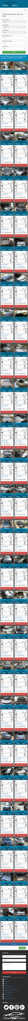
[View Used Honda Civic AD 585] (21, 139)
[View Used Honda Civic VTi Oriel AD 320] (7, 738)
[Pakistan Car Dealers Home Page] (10, 4)
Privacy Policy (8, 996)
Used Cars (11, 988)
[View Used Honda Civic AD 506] (21, 350)
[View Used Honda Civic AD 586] (7, 174)
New (5, 988)
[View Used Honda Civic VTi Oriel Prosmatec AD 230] (21, 879)
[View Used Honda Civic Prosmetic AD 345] (21, 632)
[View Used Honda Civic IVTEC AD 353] (7, 632)
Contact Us (7, 994)
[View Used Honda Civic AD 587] (21, 174)
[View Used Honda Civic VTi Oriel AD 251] (7, 879)
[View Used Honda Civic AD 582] (7, 103)
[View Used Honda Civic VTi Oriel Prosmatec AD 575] (21, 244)
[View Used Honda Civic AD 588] (7, 209)
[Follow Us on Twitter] (6, 1007)
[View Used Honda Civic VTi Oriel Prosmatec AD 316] (7, 773)
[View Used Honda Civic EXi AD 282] (7, 844)
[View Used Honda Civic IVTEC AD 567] (7, 280)
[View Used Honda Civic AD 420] (21, 562)
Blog (11, 992)
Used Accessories (13, 990)
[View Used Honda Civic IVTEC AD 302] (21, 773)
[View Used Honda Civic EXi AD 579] (7, 244)
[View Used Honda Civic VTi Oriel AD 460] (21, 421)
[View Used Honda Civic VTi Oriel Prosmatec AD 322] (21, 703)
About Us (7, 981)
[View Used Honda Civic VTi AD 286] (7, 808)
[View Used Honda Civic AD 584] (7, 139)
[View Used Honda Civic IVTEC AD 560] (21, 280)
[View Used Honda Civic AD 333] (7, 667)
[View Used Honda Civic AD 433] (21, 491)
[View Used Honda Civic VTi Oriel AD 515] (21, 315)
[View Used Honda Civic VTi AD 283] (21, 808)
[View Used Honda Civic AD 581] (21, 68)
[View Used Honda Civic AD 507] (7, 385)
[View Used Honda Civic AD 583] (21, 103)
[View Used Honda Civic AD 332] (21, 667)
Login (6, 983)
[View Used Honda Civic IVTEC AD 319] (21, 738)
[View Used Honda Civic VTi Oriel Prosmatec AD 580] (21, 209)
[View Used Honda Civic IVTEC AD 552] (7, 315)
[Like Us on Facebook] (11, 1007)
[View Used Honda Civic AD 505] (7, 350)
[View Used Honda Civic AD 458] (21, 456)
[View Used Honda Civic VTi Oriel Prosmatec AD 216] (7, 914)
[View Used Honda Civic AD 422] (7, 526)
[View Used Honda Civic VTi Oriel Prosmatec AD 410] (21, 597)
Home (6, 979)
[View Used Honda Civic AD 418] (21, 526)
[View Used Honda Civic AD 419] (7, 562)
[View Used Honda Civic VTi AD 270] (21, 844)
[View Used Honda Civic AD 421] (7, 597)
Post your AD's (8, 985)
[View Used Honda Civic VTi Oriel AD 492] (7, 421)
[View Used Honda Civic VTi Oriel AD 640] (7, 68)
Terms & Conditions (9, 998)
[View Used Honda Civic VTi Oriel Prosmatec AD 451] (7, 491)
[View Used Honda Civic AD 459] (7, 456)
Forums (6, 992)
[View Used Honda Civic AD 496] (21, 385)
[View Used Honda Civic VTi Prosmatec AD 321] (7, 703)
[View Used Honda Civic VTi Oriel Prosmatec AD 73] (21, 914)
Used (2, 88)
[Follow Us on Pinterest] (16, 1007)
